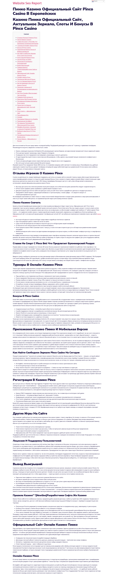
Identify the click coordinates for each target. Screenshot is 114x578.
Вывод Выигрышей (23, 65)
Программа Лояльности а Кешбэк (27, 119)
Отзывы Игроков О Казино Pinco (27, 38)
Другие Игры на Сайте (24, 59)
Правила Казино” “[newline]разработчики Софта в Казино (27, 69)
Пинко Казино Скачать (24, 39)
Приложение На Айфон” (24, 121)
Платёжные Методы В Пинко (26, 79)
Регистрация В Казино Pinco (26, 57)
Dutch (95, 1)
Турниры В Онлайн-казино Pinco (27, 45)
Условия (19, 117)
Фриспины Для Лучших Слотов (27, 99)
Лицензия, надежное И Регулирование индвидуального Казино (27, 89)
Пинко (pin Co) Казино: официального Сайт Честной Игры (26, 107)
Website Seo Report (27, 3)
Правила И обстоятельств (25, 97)
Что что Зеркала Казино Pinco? (26, 81)
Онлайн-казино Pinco (23, 77)
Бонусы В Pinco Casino (24, 47)
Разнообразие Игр (22, 115)
